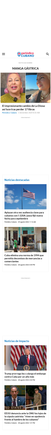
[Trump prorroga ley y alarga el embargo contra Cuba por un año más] (25, 358)
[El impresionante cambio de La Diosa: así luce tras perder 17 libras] (25, 88)
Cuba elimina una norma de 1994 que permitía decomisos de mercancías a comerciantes (24, 258)
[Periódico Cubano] (25, 54)
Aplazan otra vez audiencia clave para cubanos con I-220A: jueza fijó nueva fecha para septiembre (24, 215)
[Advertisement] (25, 25)
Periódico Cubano (9, 113)
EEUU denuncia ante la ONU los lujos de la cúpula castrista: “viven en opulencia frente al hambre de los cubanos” (25, 416)
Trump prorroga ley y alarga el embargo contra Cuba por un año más (25, 375)
